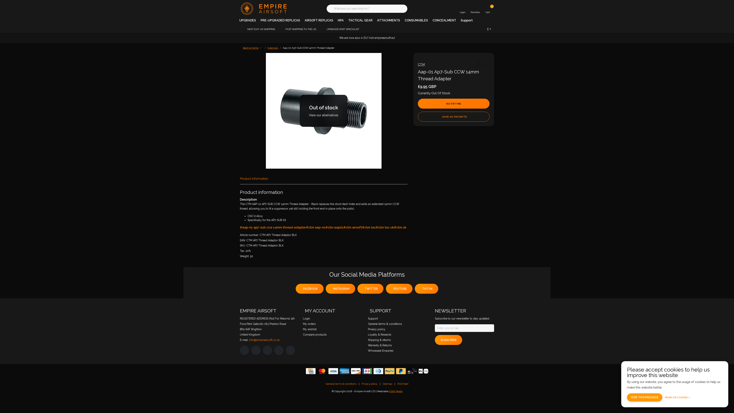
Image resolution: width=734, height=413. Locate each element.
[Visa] (333, 371)
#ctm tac (369, 227)
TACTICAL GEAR (360, 20)
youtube (400, 288)
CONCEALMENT (444, 20)
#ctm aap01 (334, 227)
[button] (473, 61)
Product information (254, 178)
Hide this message (644, 397)
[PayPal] (390, 371)
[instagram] (256, 350)
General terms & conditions (341, 383)
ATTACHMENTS (388, 20)
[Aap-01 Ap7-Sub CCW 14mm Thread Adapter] (324, 111)
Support (467, 20)
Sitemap (387, 383)
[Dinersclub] (378, 371)
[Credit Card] (311, 371)
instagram (341, 288)
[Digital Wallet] (423, 371)
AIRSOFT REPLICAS (319, 20)
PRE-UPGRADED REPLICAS (280, 20)
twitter (371, 288)
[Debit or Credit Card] (412, 371)
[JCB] (367, 371)
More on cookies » (677, 397)
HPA (341, 20)
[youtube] (278, 350)
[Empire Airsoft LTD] (263, 8)
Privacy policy (370, 383)
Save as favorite (454, 116)
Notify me (453, 103)
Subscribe (448, 339)
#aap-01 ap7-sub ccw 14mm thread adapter (273, 227)
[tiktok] (290, 350)
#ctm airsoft (352, 227)
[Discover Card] (356, 371)
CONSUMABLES (416, 20)
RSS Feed (402, 383)
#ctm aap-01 (315, 227)
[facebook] (244, 350)
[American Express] (344, 371)
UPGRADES (247, 20)
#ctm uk (400, 227)
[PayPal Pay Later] (401, 371)
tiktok (427, 288)
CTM (421, 64)
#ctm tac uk (385, 227)
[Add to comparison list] (482, 61)
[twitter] (267, 350)
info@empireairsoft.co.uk (264, 339)
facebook (310, 288)
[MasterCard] (322, 371)
